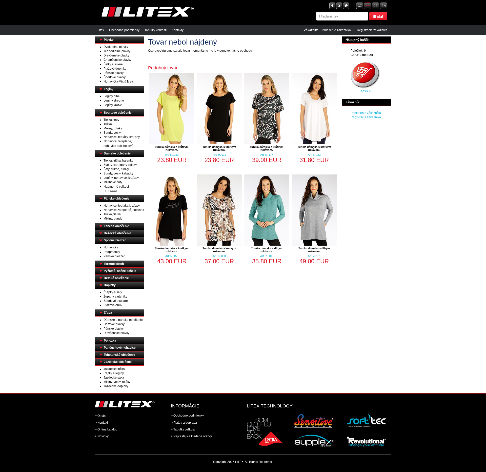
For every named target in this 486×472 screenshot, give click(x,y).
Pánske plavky (114, 73)
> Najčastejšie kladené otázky (191, 436)
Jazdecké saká (114, 377)
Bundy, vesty (112, 132)
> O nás (100, 416)
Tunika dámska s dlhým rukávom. (266, 250)
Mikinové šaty (113, 182)
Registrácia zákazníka (372, 30)
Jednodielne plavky (117, 51)
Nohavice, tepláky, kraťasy (122, 137)
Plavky (109, 40)
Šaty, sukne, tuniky (116, 169)
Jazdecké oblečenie (118, 362)
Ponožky (110, 340)
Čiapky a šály (113, 292)
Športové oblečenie (118, 112)
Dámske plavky (114, 324)
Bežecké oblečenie (117, 233)
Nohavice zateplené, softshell (124, 210)
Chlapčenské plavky (117, 60)
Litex (100, 30)
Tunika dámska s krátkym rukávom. (172, 148)
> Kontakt (101, 422)
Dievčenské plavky (116, 55)
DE (375, 6)
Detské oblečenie (116, 278)
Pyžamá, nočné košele (120, 271)
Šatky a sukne (113, 64)
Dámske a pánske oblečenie (123, 320)
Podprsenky (112, 252)
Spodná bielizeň (115, 240)
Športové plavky (115, 77)
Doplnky (110, 285)
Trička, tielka (112, 214)
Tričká (108, 124)
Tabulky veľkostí (156, 30)
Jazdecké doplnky (116, 386)
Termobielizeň (114, 264)
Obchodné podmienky (124, 30)
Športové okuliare (116, 301)
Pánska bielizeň (115, 256)
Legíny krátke (113, 105)
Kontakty (178, 30)
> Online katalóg (106, 429)
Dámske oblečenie (117, 153)
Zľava (108, 312)
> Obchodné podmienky (187, 415)
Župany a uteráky (115, 296)
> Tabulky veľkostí (183, 429)
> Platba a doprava (184, 422)
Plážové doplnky (115, 68)
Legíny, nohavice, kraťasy (121, 178)
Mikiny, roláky (113, 128)
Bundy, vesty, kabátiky (118, 173)
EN (383, 6)
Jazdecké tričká (114, 369)
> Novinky (102, 436)
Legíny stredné (114, 100)
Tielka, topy (111, 120)
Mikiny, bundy (113, 218)
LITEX (239, 462)
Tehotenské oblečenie (119, 355)
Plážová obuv (113, 305)
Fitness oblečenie (116, 226)
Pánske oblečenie (116, 198)
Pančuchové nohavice (120, 347)
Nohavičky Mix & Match (119, 81)
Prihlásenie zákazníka (335, 30)
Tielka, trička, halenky (118, 160)
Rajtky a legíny (114, 373)
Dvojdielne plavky (116, 47)
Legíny (108, 89)
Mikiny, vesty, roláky (117, 382)
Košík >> (366, 91)
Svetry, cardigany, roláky (120, 165)
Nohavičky (111, 247)
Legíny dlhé (112, 96)
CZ (360, 6)
